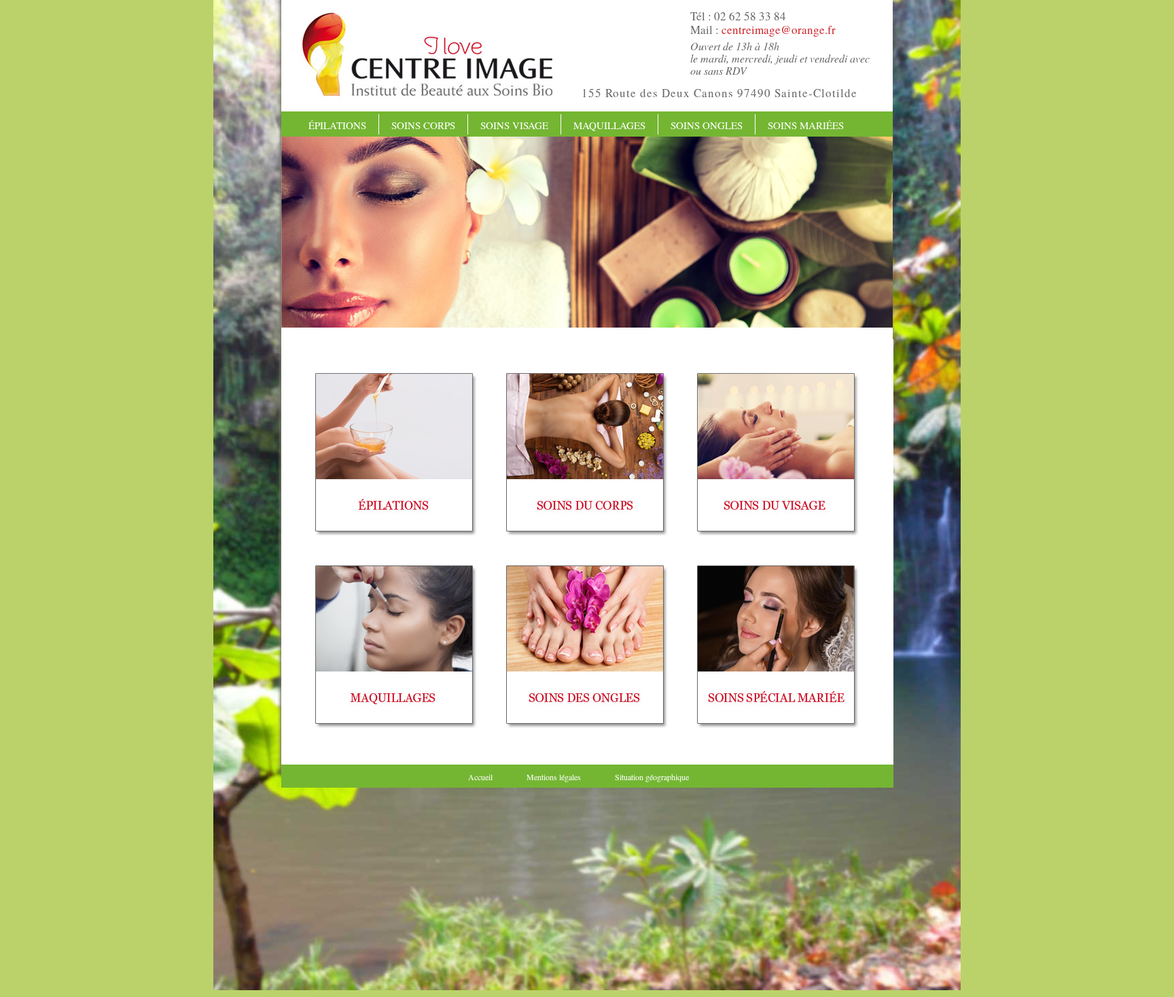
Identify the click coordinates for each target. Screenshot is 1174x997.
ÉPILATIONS (337, 125)
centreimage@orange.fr (779, 29)
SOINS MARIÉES (806, 125)
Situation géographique (652, 776)
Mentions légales (554, 776)
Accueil (480, 776)
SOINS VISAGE (514, 125)
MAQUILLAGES (609, 125)
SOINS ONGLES (707, 125)
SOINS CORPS (423, 125)
